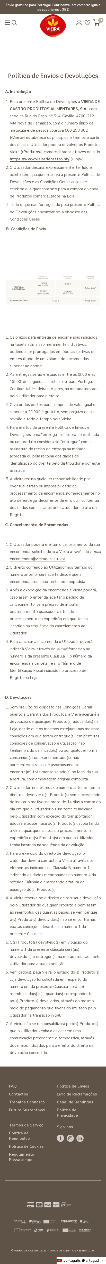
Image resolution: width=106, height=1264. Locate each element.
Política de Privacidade (67, 1113)
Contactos (18, 1094)
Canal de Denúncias (75, 1102)
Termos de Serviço (26, 1125)
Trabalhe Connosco (27, 1102)
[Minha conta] (79, 22)
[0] (96, 22)
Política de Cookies (26, 1146)
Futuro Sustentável (27, 1110)
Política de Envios (73, 1086)
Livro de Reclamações (77, 1094)
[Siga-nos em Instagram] (70, 1138)
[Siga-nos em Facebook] (60, 1138)
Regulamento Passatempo (21, 1157)
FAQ (13, 1086)
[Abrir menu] (7, 22)
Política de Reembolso (19, 1136)
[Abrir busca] (14, 23)
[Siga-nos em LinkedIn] (80, 1138)
